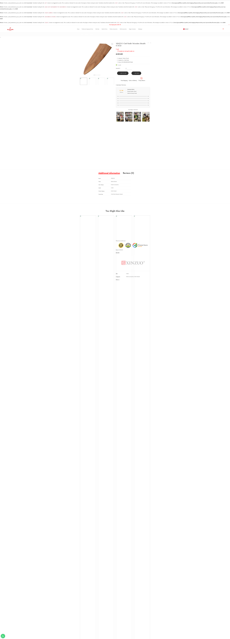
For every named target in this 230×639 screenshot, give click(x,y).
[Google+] (130, 279)
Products (86, 34)
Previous (78, 81)
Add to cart (123, 73)
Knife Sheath (137, 276)
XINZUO (91, 34)
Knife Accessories (130, 276)
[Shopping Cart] (222, 29)
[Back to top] (226, 635)
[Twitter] (128, 279)
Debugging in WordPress (135, 3)
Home (82, 34)
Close (229, 25)
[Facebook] (126, 279)
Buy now (137, 73)
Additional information (109, 172)
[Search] (219, 29)
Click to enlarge (112, 44)
